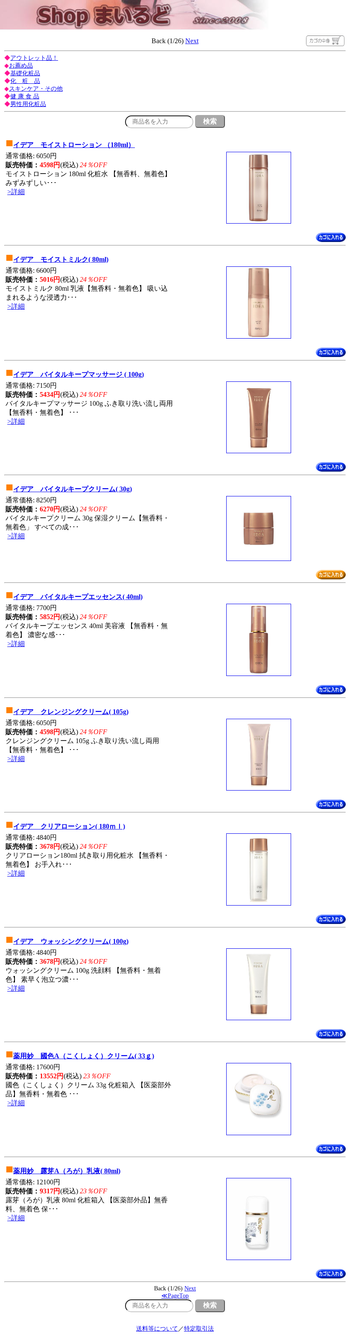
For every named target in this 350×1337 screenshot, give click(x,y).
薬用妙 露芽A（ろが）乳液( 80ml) (66, 1171)
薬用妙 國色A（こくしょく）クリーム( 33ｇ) (83, 1056)
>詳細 (16, 191)
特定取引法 (199, 1328)
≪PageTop (175, 1296)
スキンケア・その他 (36, 89)
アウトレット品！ (34, 58)
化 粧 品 (25, 81)
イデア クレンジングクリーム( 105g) (70, 711)
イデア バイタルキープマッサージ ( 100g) (78, 374)
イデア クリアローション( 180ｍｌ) (69, 826)
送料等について (157, 1328)
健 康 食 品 (24, 96)
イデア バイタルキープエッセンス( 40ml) (78, 596)
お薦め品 (21, 65)
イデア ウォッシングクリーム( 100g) (70, 941)
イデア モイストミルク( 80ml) (60, 259)
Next (191, 40)
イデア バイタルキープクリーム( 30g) (72, 489)
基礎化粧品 (25, 73)
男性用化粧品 (28, 104)
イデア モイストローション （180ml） (74, 144)
